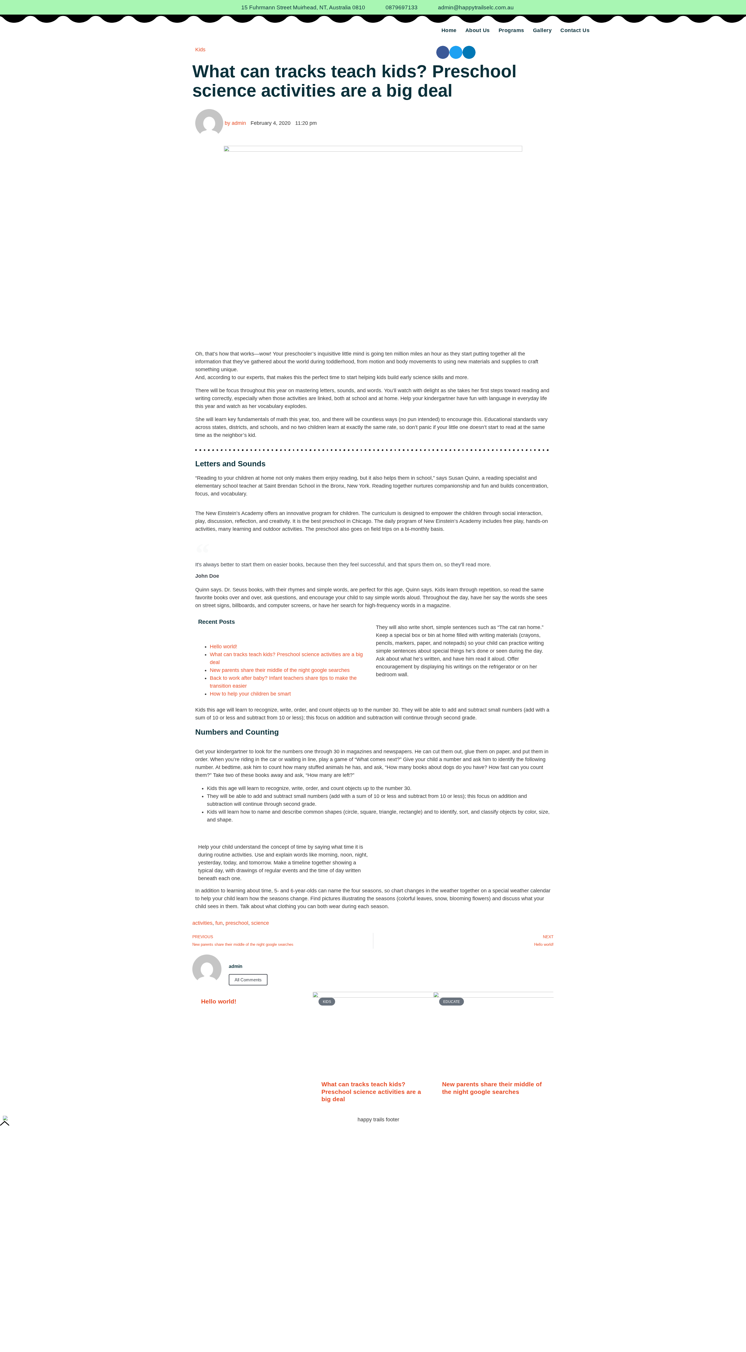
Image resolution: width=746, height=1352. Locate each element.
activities (202, 923)
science (260, 923)
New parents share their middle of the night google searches (280, 670)
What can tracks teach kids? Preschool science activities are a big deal (371, 1091)
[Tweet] (549, 577)
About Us (477, 30)
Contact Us (575, 30)
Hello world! (223, 646)
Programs (511, 30)
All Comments (248, 979)
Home (449, 30)
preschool (237, 923)
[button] (442, 52)
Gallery (542, 30)
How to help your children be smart (250, 694)
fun (219, 923)
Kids (200, 49)
